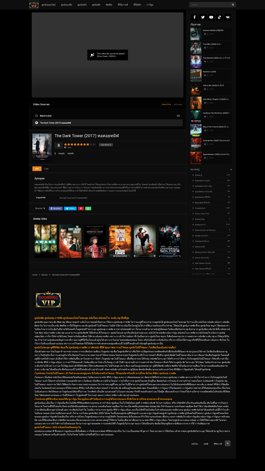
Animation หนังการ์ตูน (203, 186)
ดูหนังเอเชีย (66, 4)
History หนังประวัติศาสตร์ (205, 252)
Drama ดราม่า (200, 225)
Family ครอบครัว (201, 236)
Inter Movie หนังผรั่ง (203, 263)
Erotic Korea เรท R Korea (205, 230)
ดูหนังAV (96, 4)
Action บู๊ (198, 175)
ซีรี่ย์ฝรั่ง (137, 4)
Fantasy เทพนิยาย (202, 241)
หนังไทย (194, 444)
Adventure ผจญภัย (202, 181)
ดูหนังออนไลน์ (48, 4)
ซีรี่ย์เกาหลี (123, 4)
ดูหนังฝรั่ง (82, 4)
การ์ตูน (150, 4)
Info (37, 169)
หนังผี (206, 444)
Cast (46, 169)
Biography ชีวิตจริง (202, 203)
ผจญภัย (62, 153)
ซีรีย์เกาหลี (218, 444)
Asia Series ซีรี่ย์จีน (202, 197)
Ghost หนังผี (200, 247)
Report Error (166, 104)
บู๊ (55, 153)
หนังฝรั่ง (70, 153)
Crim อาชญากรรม (202, 214)
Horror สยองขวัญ (202, 258)
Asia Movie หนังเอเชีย (203, 192)
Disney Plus (200, 219)
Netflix (109, 4)
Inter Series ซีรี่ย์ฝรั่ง (203, 269)
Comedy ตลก (200, 208)
